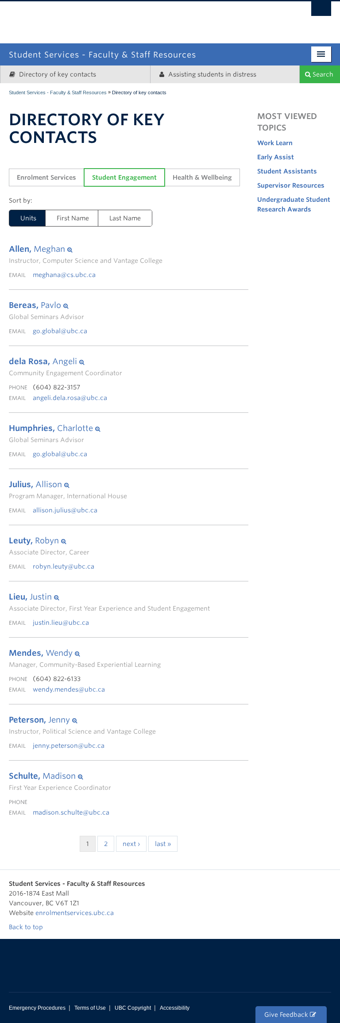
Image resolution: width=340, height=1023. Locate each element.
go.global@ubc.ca (60, 331)
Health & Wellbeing (202, 177)
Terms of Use (90, 1008)
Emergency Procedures (37, 1008)
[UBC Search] (321, 11)
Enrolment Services (46, 177)
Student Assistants (287, 171)
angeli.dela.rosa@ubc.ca (70, 397)
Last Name (125, 218)
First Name (73, 218)
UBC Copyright (133, 1008)
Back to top (27, 927)
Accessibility (174, 1008)
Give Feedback (287, 1014)
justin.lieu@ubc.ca (61, 622)
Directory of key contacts (56, 74)
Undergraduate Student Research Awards (293, 204)
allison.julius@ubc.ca (65, 510)
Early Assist (275, 157)
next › (131, 843)
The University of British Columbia (208, 17)
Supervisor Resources (291, 185)
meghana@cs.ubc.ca (64, 274)
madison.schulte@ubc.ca (71, 812)
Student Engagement (124, 177)
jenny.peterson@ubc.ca (68, 745)
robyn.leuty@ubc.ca (63, 566)
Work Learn (275, 142)
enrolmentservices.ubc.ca (74, 912)
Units (28, 218)
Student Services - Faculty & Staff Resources (58, 92)
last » (163, 843)
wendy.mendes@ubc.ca (69, 689)
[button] (85, 249)
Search (322, 74)
